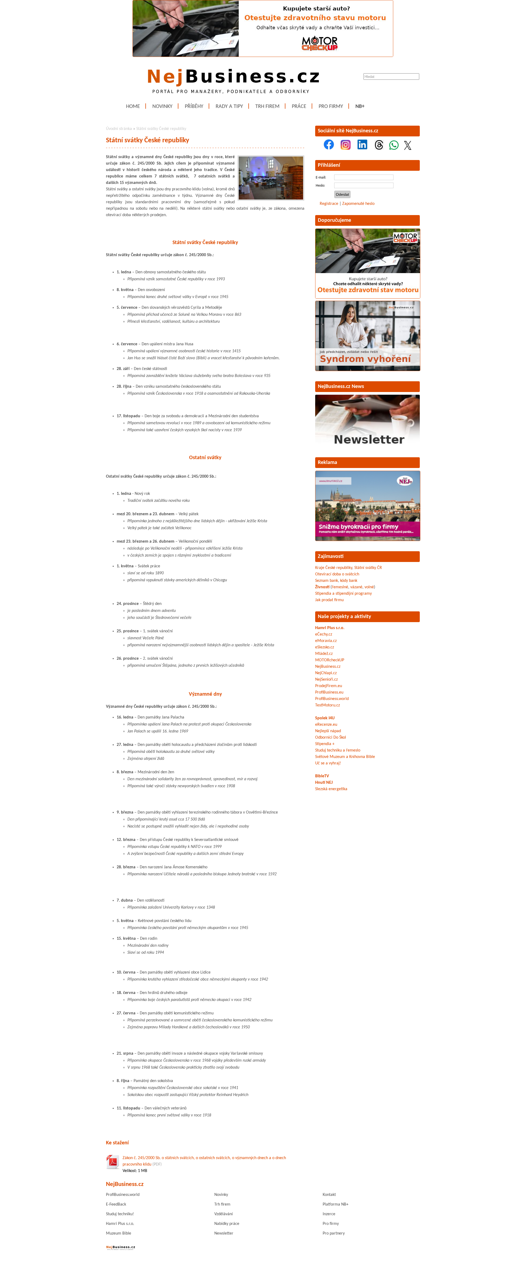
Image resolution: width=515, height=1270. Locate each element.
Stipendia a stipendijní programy (343, 594)
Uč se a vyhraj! (328, 763)
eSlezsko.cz (324, 647)
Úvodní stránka (119, 129)
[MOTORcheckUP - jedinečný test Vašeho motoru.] (263, 56)
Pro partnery (334, 1233)
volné (369, 587)
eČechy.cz (323, 634)
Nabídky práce (226, 1224)
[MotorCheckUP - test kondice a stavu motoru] (367, 297)
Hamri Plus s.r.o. (329, 628)
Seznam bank (326, 581)
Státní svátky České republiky (161, 129)
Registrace (329, 204)
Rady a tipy (229, 106)
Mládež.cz (324, 654)
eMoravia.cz (326, 641)
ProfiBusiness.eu (329, 692)
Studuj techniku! (120, 1214)
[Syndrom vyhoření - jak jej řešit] (367, 370)
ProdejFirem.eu (328, 686)
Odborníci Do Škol (330, 737)
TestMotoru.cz (327, 705)
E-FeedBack (116, 1204)
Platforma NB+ (335, 1204)
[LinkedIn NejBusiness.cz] (362, 149)
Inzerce (329, 1214)
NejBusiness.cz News (341, 386)
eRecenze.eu (326, 725)
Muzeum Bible (118, 1233)
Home (133, 106)
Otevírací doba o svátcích (337, 574)
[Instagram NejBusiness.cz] (345, 149)
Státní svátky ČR (368, 568)
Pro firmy (331, 106)
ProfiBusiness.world (332, 699)
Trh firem (267, 106)
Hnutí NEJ (324, 783)
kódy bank (348, 581)
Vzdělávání (223, 1214)
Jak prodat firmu (329, 600)
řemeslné (340, 587)
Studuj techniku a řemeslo (337, 750)
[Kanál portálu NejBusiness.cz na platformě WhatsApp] (394, 149)
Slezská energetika (331, 789)
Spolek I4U (324, 718)
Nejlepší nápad (328, 731)
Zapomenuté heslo (358, 204)
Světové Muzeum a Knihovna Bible (345, 757)
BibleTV (322, 776)
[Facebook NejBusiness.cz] (329, 149)
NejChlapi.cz (326, 673)
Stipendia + (324, 744)
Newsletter (223, 1233)
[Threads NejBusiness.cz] (379, 149)
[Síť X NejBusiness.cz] (407, 149)
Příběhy (194, 106)
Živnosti (322, 587)
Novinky (162, 106)
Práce (299, 106)
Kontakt (329, 1195)
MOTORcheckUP (329, 660)
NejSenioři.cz (326, 679)
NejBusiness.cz (327, 667)
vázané (356, 587)
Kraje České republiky (333, 568)
